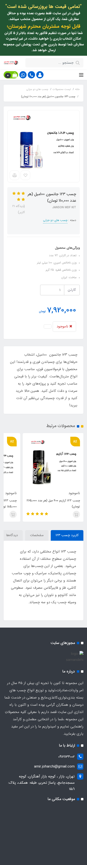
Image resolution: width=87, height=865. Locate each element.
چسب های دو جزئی (55, 220)
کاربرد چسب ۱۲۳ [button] (67, 535)
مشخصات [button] (37, 535)
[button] (40, 74)
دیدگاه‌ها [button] (12, 535)
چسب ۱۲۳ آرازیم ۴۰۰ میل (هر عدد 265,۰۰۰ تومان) (53, 503)
